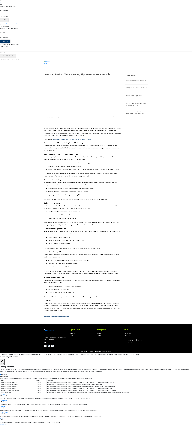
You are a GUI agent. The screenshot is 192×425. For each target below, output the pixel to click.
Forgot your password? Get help (8, 23)
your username (4, 10)
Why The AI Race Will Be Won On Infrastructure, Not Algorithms (134, 96)
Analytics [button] (2, 406)
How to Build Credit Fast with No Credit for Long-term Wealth (71, 139)
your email (2, 33)
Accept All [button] (11, 356)
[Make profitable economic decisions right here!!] (55, 332)
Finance (46, 71)
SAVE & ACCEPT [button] (4, 424)
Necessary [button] (3, 373)
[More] (64, 122)
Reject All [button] (16, 356)
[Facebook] (54, 122)
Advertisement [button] (4, 412)
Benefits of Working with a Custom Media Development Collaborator (135, 112)
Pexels (120, 115)
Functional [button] (2, 394)
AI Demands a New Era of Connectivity (136, 80)
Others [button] (2, 418)
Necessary (4, 374)
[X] (57, 122)
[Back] (0, 3)
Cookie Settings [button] (4, 356)
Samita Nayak (58, 117)
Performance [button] (3, 400)
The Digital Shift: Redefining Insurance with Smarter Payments (136, 104)
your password (4, 16)
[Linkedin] (61, 122)
